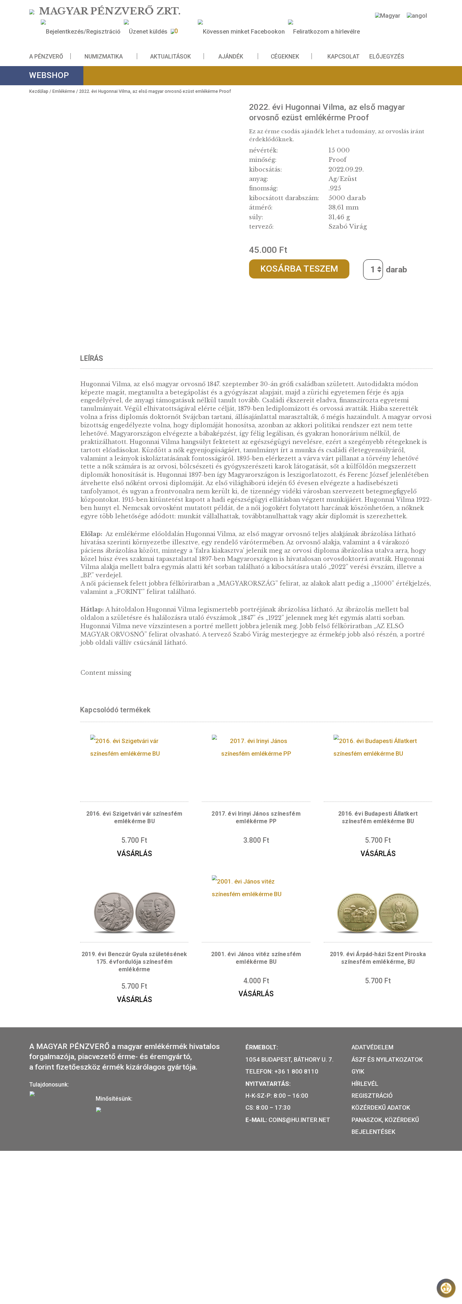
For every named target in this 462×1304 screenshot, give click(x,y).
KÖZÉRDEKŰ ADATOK (381, 1107)
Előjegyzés (386, 56)
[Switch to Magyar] (388, 15)
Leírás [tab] (91, 358)
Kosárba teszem (299, 268)
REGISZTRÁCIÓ (372, 1095)
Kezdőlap (38, 91)
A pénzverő (46, 56)
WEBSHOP (49, 75)
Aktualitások (170, 56)
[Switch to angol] (417, 15)
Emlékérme (63, 91)
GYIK (358, 1071)
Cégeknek (285, 56)
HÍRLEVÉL (365, 1083)
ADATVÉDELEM (372, 1047)
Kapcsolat (343, 56)
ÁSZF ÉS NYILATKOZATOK (387, 1059)
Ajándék (230, 56)
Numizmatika (103, 56)
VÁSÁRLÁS (134, 853)
